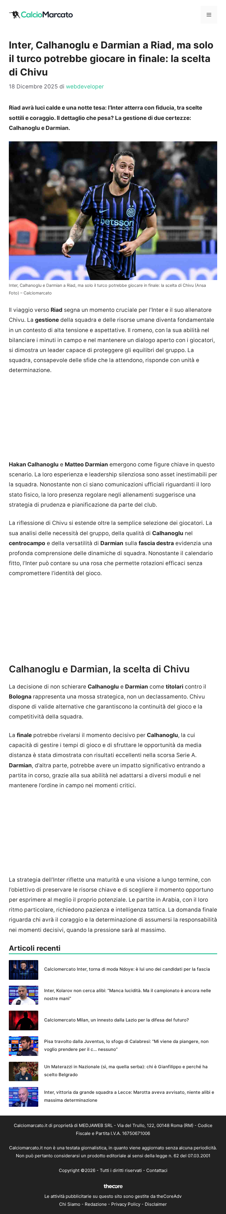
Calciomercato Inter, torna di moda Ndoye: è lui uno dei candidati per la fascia (127, 969)
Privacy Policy (125, 1204)
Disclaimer (156, 1204)
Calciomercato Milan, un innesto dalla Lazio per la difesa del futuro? (116, 1020)
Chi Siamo (69, 1204)
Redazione (96, 1204)
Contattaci (156, 1170)
